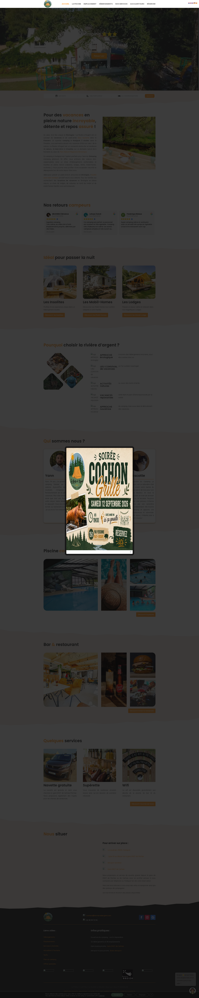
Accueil (65, 4)
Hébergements (106, 4)
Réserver (151, 4)
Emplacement (90, 4)
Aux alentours (137, 4)
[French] (193, 3)
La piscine (76, 4)
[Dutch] (189, 3)
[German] (195, 3)
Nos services (121, 4)
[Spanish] (196, 3)
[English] (191, 3)
